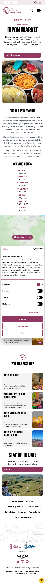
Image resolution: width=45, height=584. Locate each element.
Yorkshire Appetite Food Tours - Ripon (14, 396)
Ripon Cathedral (11, 375)
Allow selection (22, 326)
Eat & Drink (10, 512)
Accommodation (33, 507)
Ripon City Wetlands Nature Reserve (13, 434)
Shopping (21, 512)
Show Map (19, 237)
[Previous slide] (4, 96)
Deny (22, 333)
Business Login (11, 571)
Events (16, 517)
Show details (34, 312)
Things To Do (34, 512)
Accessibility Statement (27, 573)
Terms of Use (13, 573)
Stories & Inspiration (13, 507)
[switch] (40, 291)
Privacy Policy (23, 571)
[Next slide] (40, 96)
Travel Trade (27, 517)
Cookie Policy (34, 571)
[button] (39, 10)
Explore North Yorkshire (22, 501)
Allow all (22, 319)
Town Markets (22, 25)
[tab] (9, 94)
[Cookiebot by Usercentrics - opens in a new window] (33, 249)
